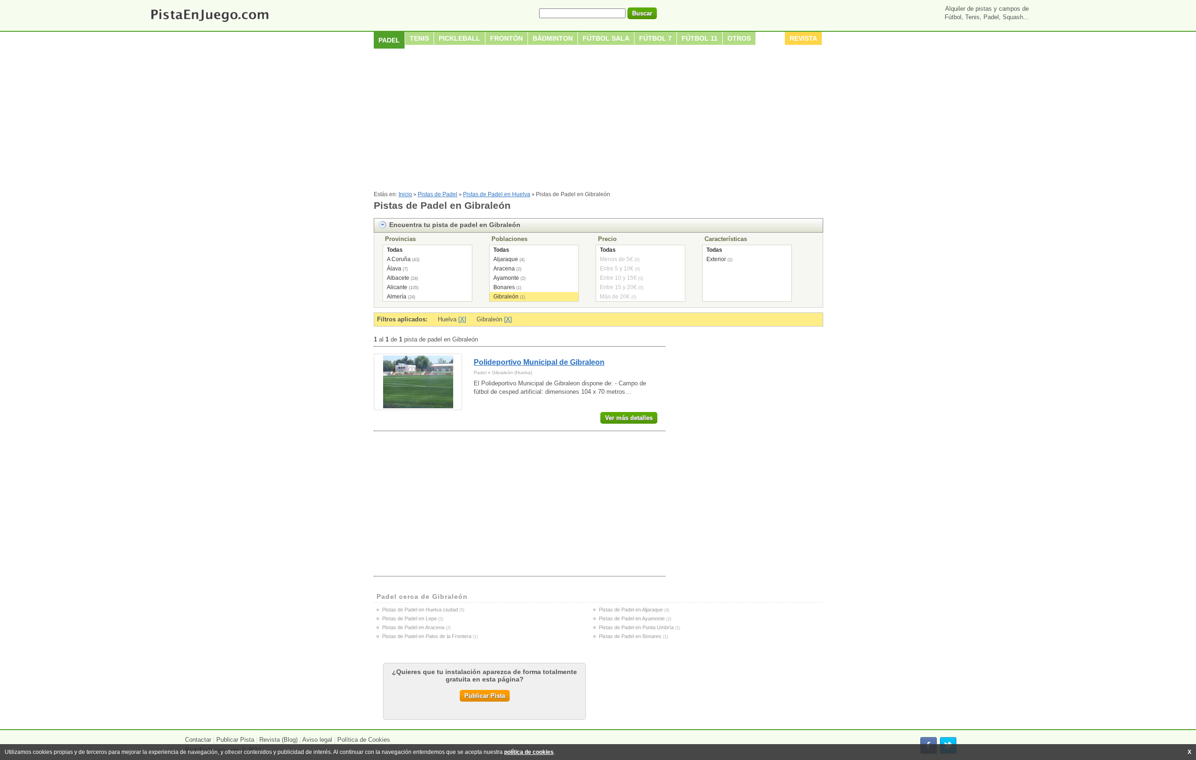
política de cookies (529, 752)
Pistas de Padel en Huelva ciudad (420, 609)
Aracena (504, 268)
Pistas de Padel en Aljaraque (631, 609)
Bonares (504, 287)
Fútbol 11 (700, 38)
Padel (389, 40)
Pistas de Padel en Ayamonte (632, 618)
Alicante (397, 287)
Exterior (716, 259)
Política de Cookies (363, 739)
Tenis (419, 38)
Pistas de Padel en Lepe (409, 618)
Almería (396, 296)
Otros (739, 38)
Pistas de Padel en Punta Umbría (636, 627)
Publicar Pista (484, 695)
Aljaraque (505, 259)
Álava (394, 268)
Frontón (506, 38)
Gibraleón (506, 296)
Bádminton (553, 38)
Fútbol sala (606, 38)
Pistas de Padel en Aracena (413, 627)
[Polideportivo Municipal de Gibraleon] (418, 382)
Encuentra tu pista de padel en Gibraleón (454, 224)
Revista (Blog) (278, 739)
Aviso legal (317, 739)
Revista (803, 38)
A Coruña (399, 259)
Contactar (198, 739)
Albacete (398, 278)
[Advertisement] (598, 121)
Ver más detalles (629, 417)
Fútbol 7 (655, 38)
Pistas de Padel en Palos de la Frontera (426, 636)
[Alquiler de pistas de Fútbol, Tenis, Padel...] (209, 22)
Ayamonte (506, 278)
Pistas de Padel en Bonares (630, 636)
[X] (462, 319)
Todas (395, 250)
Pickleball (459, 38)
